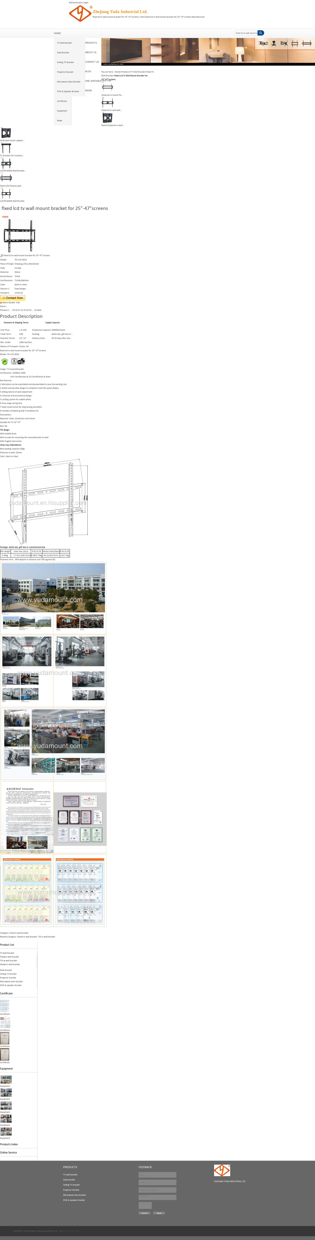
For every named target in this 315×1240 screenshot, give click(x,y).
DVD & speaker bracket (74, 1200)
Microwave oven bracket (74, 1194)
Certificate (6, 993)
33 (24, 309)
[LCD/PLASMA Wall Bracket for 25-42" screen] (6, 162)
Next (39, 309)
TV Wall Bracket (138, 71)
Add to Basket (8, 302)
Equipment (6, 1068)
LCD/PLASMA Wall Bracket (12, 200)
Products (125, 71)
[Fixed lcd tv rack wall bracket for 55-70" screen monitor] (107, 102)
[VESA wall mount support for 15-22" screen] (6, 132)
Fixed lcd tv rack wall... (111, 110)
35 (30, 309)
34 (27, 309)
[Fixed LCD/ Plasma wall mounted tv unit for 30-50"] (6, 178)
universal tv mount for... (112, 94)
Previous (4, 309)
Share (2, 306)
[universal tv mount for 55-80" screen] (107, 87)
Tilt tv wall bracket (46, 936)
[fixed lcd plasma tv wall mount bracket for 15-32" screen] (107, 117)
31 (19, 309)
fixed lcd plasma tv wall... (113, 125)
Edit (18, 302)
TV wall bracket (70, 1174)
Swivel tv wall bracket (27, 936)
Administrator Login (78, 2)
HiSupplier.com (70, 1231)
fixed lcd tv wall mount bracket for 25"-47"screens (27, 255)
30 (16, 309)
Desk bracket (69, 1179)
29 (13, 309)
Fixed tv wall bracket (19, 932)
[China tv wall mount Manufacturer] (80, 13)
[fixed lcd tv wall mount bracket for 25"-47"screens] (19, 233)
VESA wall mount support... (12, 140)
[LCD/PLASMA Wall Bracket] (6, 193)
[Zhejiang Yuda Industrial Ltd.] (222, 1170)
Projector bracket (71, 1189)
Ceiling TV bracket (71, 1184)
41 (35, 309)
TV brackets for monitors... (12, 155)
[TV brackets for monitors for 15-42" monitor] (6, 147)
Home (117, 71)
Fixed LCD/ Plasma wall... (11, 185)
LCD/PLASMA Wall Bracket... (13, 170)
